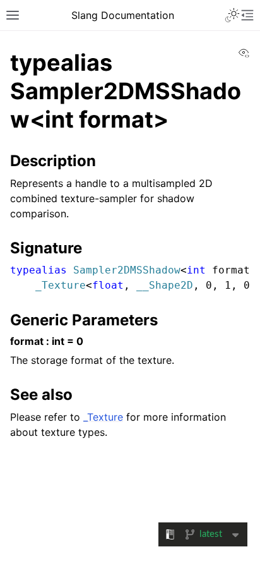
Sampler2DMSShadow (126, 270)
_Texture (60, 285)
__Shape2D (164, 285)
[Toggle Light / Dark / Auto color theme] (232, 15)
